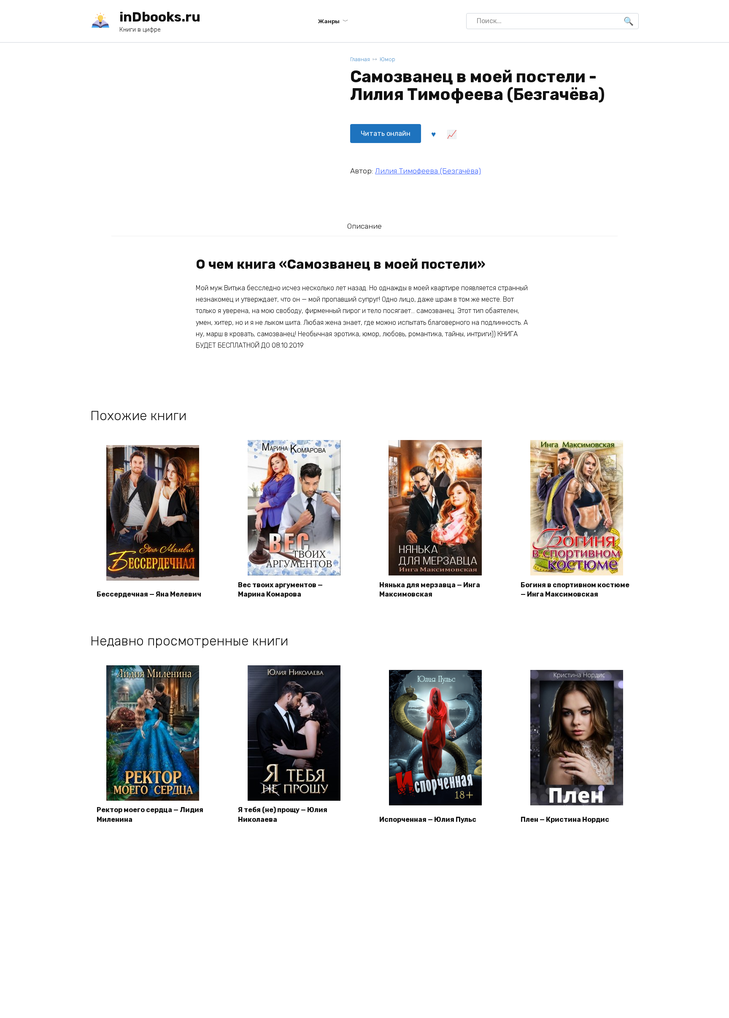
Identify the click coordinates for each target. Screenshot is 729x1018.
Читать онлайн (385, 134)
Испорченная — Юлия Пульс (427, 819)
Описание (364, 226)
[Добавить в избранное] (433, 134)
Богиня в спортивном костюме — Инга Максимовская (575, 589)
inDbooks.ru (159, 17)
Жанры (329, 21)
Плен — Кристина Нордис (565, 819)
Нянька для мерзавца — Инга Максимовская (429, 589)
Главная (360, 59)
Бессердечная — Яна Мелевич (149, 594)
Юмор (387, 59)
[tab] (364, 226)
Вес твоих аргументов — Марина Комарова (280, 589)
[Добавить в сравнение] (451, 134)
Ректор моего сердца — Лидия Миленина (150, 814)
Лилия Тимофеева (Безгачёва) (428, 171)
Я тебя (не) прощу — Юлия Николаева (282, 814)
